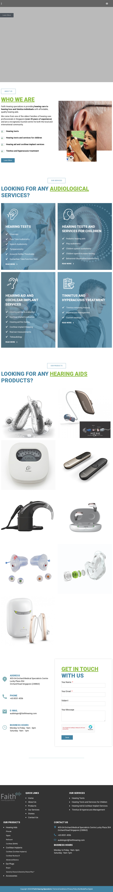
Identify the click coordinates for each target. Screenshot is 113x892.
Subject (64, 701)
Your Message (67, 710)
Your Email (66, 691)
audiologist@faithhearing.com (23, 713)
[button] (107, 3)
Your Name (66, 682)
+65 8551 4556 (16, 698)
